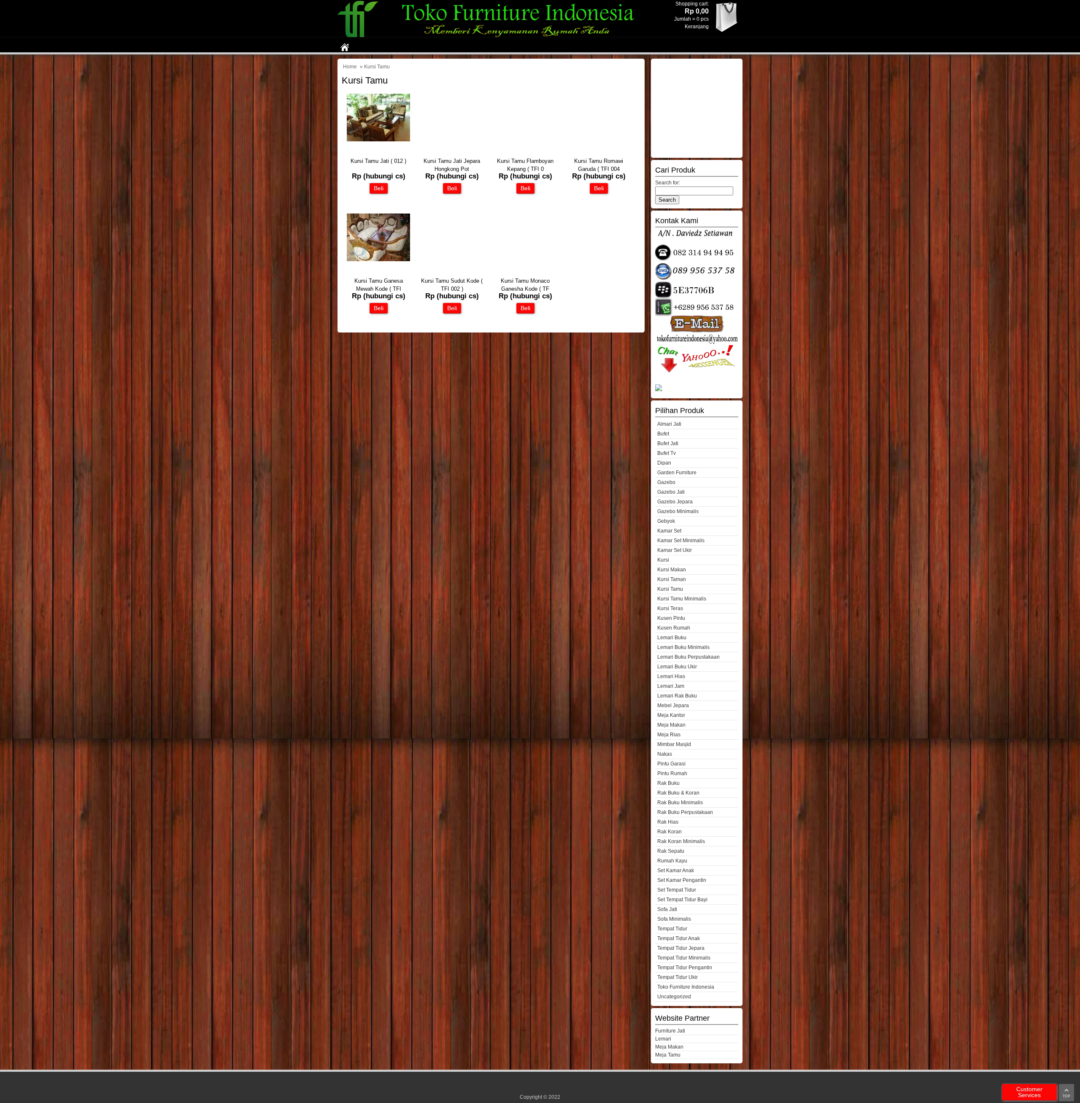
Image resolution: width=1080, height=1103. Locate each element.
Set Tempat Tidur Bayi (682, 900)
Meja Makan (671, 725)
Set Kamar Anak (675, 870)
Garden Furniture (677, 473)
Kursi (663, 560)
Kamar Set (669, 531)
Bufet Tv (666, 453)
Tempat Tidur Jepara (681, 948)
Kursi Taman (671, 579)
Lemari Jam (670, 686)
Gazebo (666, 482)
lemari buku (671, 638)
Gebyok (666, 521)
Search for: (667, 183)
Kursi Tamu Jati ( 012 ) (378, 161)
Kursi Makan (671, 570)
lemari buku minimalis (683, 647)
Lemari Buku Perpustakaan (688, 657)
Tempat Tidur (672, 929)
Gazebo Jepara (675, 502)
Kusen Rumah (673, 628)
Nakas (664, 754)
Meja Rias (668, 735)
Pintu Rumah (672, 773)
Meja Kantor (671, 715)
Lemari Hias (671, 676)
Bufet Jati (667, 443)
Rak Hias (667, 822)
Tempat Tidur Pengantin (684, 968)
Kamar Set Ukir (674, 550)
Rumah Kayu (672, 861)
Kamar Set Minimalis (681, 540)
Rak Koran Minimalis (681, 841)
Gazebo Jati (671, 492)
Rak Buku (668, 783)
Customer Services (1029, 1092)
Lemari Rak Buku (677, 696)
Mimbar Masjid (674, 744)
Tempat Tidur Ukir (677, 977)
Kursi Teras (670, 608)
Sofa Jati (667, 909)
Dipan (664, 463)
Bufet (663, 434)
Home (350, 67)
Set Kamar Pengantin (681, 880)
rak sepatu (670, 851)
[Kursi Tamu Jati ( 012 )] (378, 139)
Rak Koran (669, 832)
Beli (378, 188)
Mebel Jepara (673, 705)
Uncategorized (674, 997)
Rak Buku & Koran (678, 793)
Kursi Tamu (670, 589)
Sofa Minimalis (674, 919)
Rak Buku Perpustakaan (685, 812)
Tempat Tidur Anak (678, 938)
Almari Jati (669, 424)
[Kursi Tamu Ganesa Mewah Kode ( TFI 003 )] (378, 259)
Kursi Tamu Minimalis (681, 599)
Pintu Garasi (671, 764)
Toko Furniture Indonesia (685, 987)
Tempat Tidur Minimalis (683, 958)
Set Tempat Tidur (676, 890)
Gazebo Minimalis (678, 511)
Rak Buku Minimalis (680, 803)
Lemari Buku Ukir (677, 667)
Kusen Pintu (671, 618)
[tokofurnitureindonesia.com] (491, 36)
